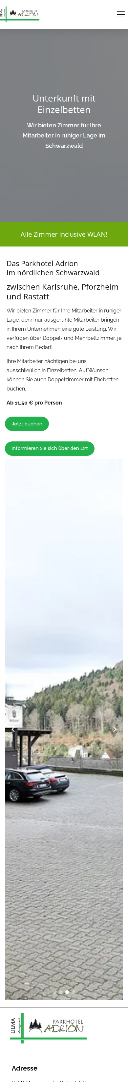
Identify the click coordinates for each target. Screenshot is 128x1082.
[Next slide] (115, 729)
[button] (121, 14)
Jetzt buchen (27, 424)
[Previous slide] (13, 729)
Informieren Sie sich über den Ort (50, 448)
